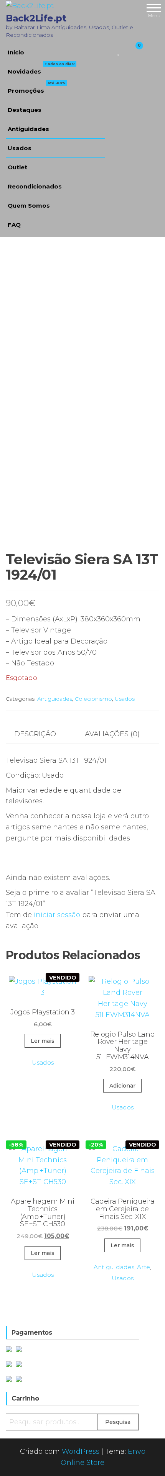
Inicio (16, 52)
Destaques (24, 109)
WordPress (80, 1451)
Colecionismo (93, 698)
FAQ (14, 224)
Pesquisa (117, 1422)
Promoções (37, 87)
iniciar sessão (57, 915)
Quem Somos (29, 205)
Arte (143, 1267)
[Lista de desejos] (118, 50)
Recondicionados (35, 186)
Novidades (41, 68)
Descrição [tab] (35, 734)
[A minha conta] (125, 50)
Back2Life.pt (36, 18)
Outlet (17, 167)
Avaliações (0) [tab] (112, 734)
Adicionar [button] (122, 1085)
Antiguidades (28, 129)
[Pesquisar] (109, 50)
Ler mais (42, 1040)
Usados (19, 148)
